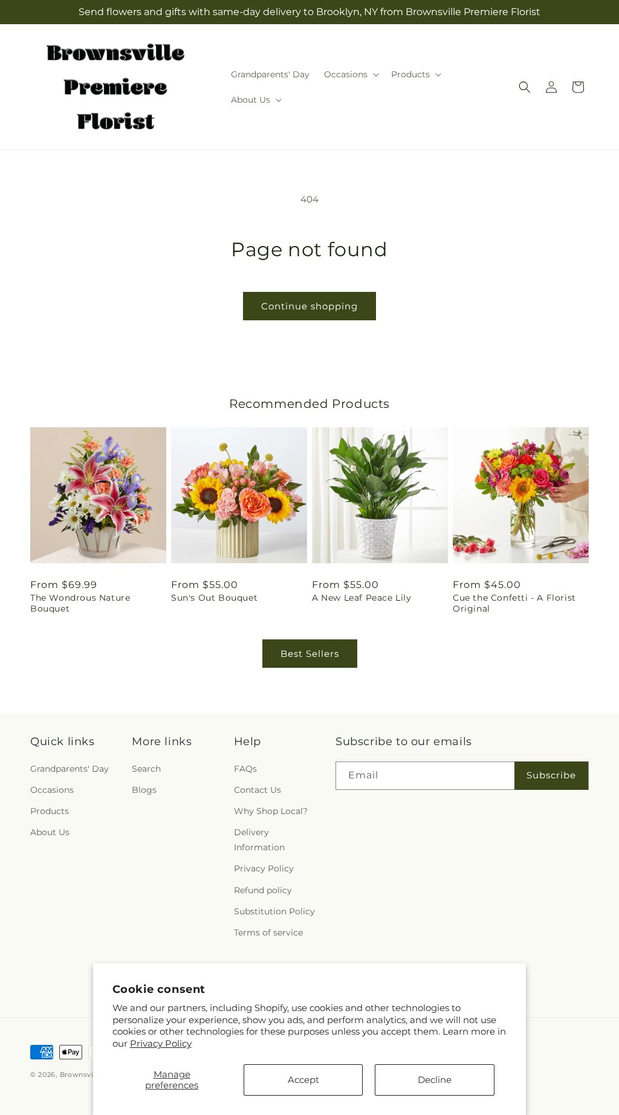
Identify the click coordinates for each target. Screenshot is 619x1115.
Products (49, 811)
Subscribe (551, 775)
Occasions (52, 789)
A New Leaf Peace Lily (362, 597)
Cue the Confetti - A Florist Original (514, 603)
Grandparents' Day (69, 768)
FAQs (245, 768)
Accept (303, 1079)
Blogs (144, 789)
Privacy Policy (161, 1043)
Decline (435, 1079)
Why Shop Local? (271, 811)
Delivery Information (259, 840)
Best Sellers (309, 653)
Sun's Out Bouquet (214, 597)
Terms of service (268, 932)
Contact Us (257, 789)
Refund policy (263, 890)
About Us (50, 832)
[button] (350, 74)
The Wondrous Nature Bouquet (80, 603)
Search (146, 768)
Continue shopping (309, 306)
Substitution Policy (274, 911)
